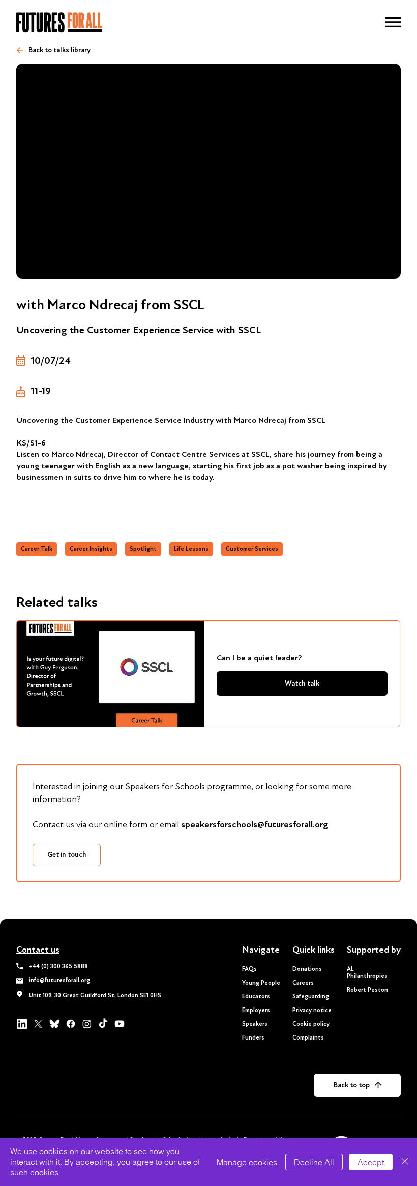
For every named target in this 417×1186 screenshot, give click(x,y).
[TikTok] (103, 1023)
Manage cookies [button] (247, 1162)
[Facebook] (70, 1023)
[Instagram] (87, 1023)
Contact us (37, 949)
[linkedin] (21, 1023)
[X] (38, 1023)
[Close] (405, 1162)
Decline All (314, 1162)
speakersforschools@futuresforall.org (255, 824)
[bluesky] (54, 1023)
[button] (393, 22)
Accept (371, 1162)
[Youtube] (119, 1023)
